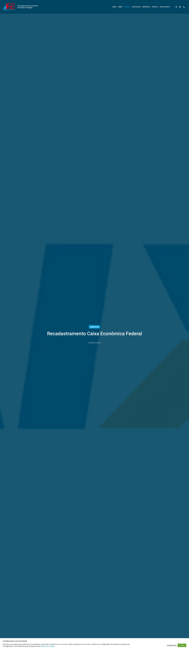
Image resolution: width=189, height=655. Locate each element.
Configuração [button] (172, 645)
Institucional (94, 327)
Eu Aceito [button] (182, 645)
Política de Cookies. (48, 646)
